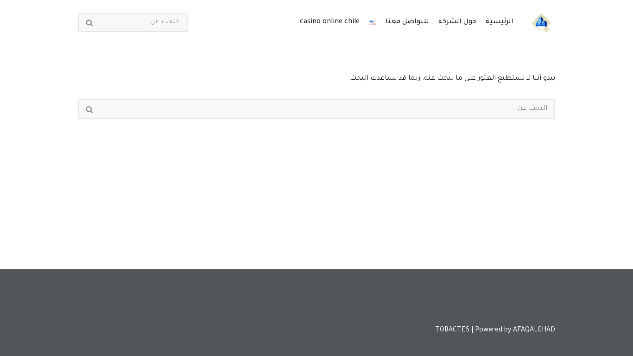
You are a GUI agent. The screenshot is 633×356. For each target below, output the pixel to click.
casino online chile (330, 22)
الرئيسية (499, 22)
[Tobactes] (541, 22)
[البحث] (89, 22)
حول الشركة (457, 22)
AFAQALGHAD (534, 330)
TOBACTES (452, 330)
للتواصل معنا (407, 22)
